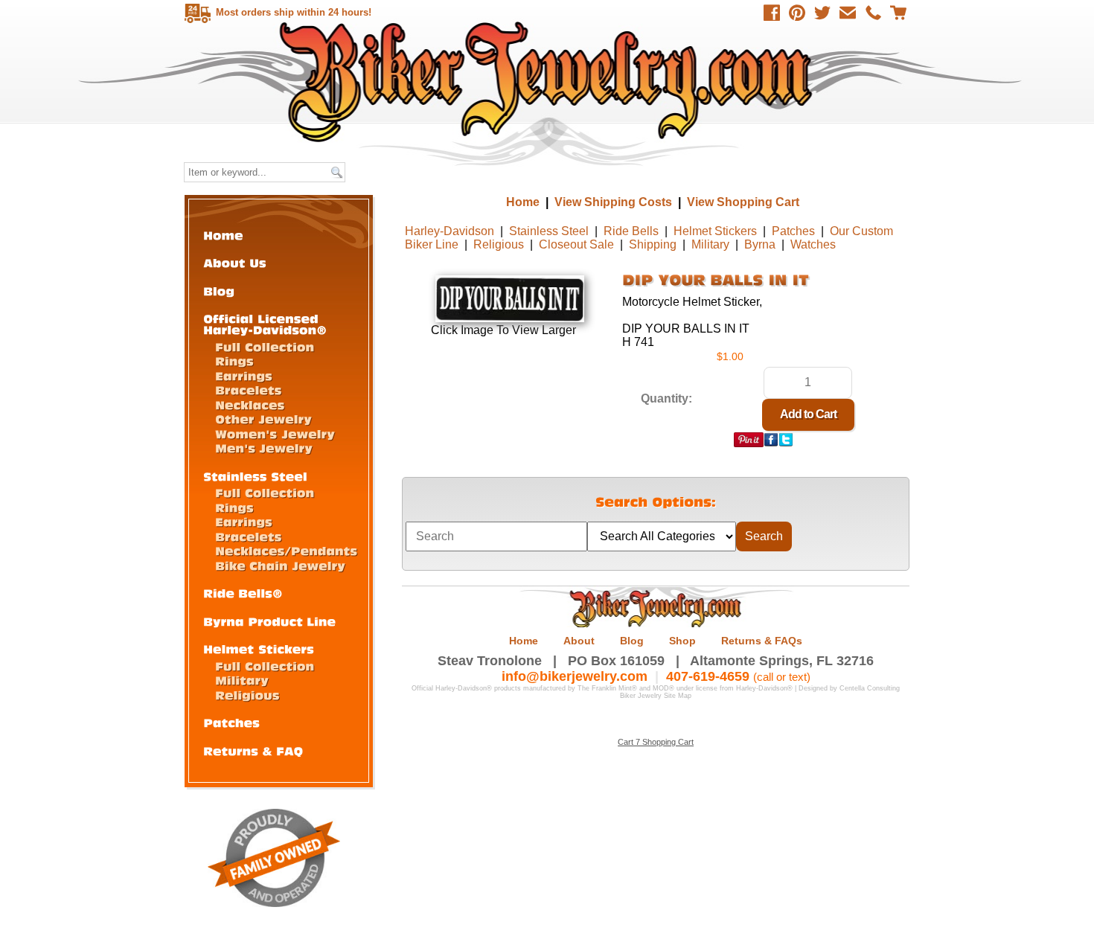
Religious (498, 244)
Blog (632, 641)
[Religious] (247, 694)
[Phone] (873, 12)
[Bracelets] (248, 389)
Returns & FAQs (761, 641)
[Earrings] (243, 375)
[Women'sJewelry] (275, 433)
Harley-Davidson (449, 231)
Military (710, 244)
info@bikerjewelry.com (574, 676)
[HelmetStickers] (258, 648)
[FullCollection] (264, 346)
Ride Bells (631, 231)
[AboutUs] (234, 262)
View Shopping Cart (743, 202)
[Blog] (218, 290)
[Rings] (234, 360)
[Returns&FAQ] (253, 750)
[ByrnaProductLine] (269, 621)
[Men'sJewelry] (264, 447)
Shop (682, 641)
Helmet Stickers (715, 231)
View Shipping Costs (613, 202)
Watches (813, 244)
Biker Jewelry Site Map (655, 695)
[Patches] (231, 722)
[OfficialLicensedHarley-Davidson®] (265, 324)
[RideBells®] (243, 592)
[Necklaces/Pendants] (286, 550)
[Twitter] (822, 12)
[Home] (223, 234)
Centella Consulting (869, 688)
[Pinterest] (797, 12)
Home (549, 81)
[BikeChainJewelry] (280, 565)
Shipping (652, 244)
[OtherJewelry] (263, 418)
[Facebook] (772, 12)
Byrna (759, 244)
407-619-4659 (707, 676)
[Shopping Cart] (898, 12)
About (579, 641)
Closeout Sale (576, 244)
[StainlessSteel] (255, 476)
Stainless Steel (549, 231)
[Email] (848, 12)
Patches (793, 231)
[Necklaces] (249, 404)
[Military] (242, 679)
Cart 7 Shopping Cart (656, 741)
